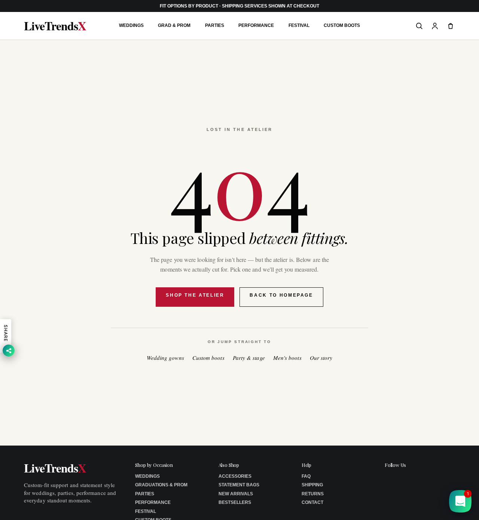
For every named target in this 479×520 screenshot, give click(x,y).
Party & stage (249, 357)
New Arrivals (236, 493)
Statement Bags (239, 484)
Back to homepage (281, 295)
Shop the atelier (195, 295)
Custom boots (208, 357)
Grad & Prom (174, 25)
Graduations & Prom (161, 484)
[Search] (419, 25)
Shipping (312, 484)
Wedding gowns (165, 357)
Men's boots (287, 357)
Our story (321, 357)
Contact (312, 502)
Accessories (235, 476)
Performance (256, 25)
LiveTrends (55, 26)
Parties (214, 25)
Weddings (131, 25)
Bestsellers (235, 502)
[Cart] (450, 25)
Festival (299, 25)
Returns (313, 493)
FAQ (306, 476)
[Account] (434, 25)
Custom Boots (342, 25)
